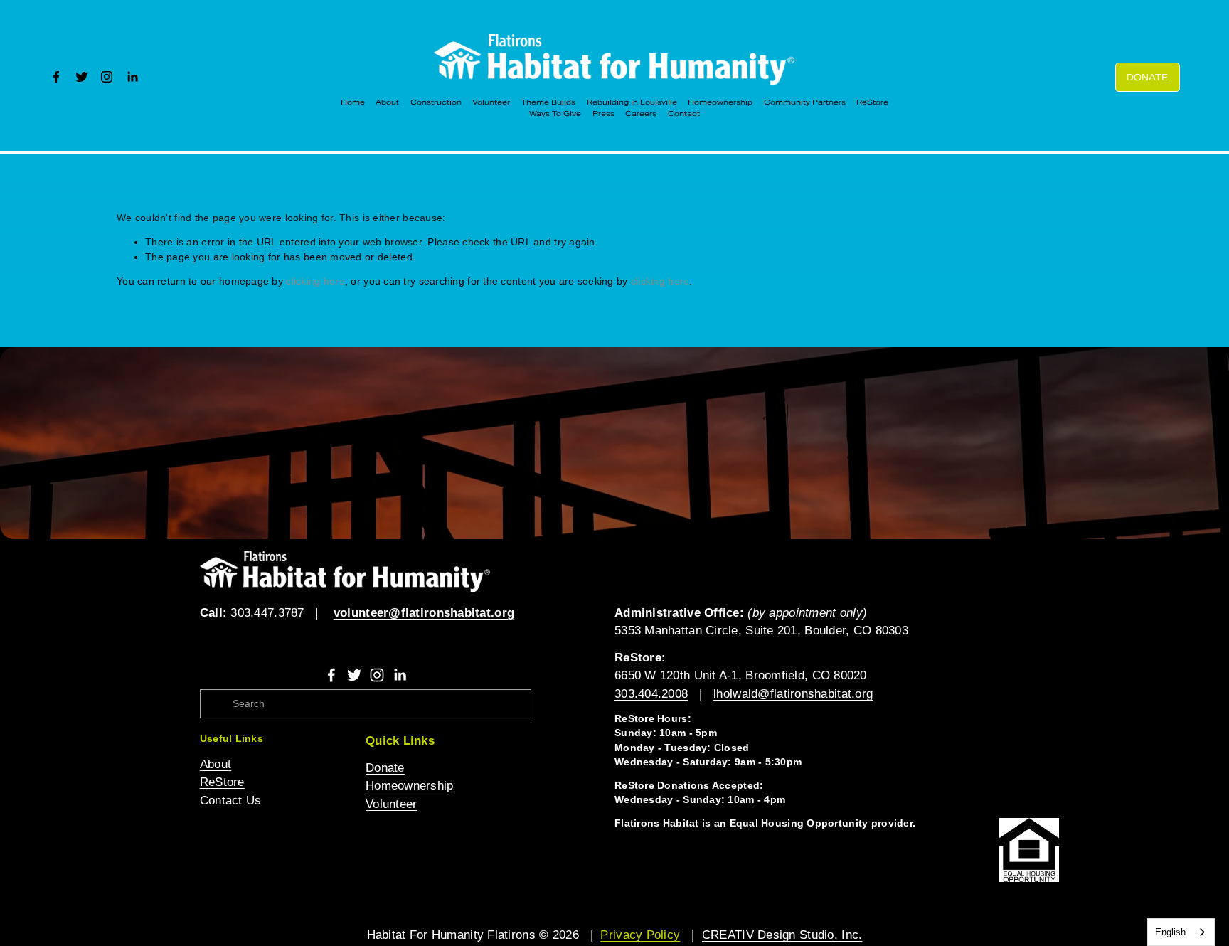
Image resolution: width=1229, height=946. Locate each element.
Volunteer (491, 102)
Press (603, 113)
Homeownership (720, 102)
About (387, 102)
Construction (436, 102)
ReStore (872, 102)
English (1170, 932)
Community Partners (805, 102)
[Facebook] (56, 77)
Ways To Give (555, 113)
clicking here (315, 281)
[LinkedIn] (132, 77)
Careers (640, 113)
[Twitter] (82, 77)
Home (353, 102)
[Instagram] (107, 77)
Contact (684, 113)
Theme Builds (548, 102)
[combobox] (1181, 932)
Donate (1147, 77)
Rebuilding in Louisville (632, 102)
